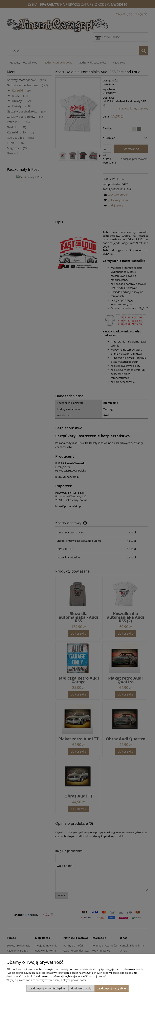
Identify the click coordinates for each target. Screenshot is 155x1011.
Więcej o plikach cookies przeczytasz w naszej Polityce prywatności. (46, 980)
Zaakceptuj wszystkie (111, 988)
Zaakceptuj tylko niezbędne (47, 988)
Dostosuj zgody (81, 988)
